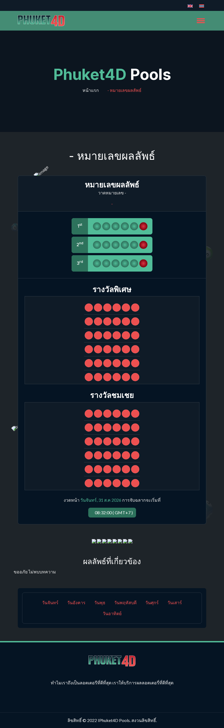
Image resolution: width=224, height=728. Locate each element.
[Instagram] (37, 5)
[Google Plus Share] (99, 540)
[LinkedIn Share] (109, 540)
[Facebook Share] (94, 540)
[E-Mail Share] (130, 540)
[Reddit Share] (125, 540)
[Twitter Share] (104, 540)
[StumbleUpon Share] (120, 540)
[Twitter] (29, 5)
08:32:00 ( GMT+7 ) (114, 512)
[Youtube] (44, 5)
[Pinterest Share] (115, 540)
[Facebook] (21, 5)
